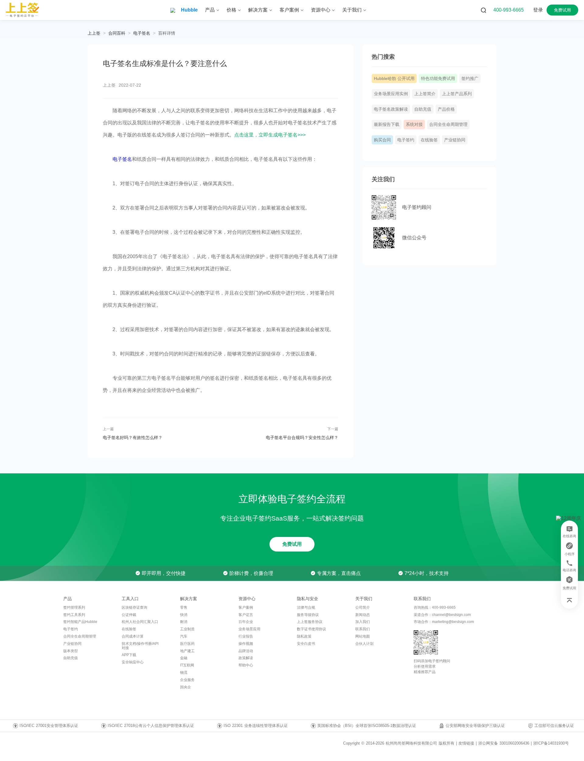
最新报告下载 (386, 124)
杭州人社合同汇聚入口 (140, 622)
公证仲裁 (129, 615)
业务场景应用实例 (391, 93)
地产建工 (187, 651)
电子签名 (141, 33)
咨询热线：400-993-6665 (435, 607)
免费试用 (292, 544)
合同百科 (116, 33)
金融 (183, 658)
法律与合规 (306, 607)
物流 (183, 672)
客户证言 (245, 615)
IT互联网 (187, 665)
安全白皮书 (306, 644)
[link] (116, 33)
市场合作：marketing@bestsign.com (444, 622)
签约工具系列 (74, 615)
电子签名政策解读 (391, 109)
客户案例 (245, 607)
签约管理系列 (74, 607)
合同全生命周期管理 (448, 124)
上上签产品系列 (457, 93)
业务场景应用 (249, 629)
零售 (183, 607)
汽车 (183, 636)
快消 (183, 615)
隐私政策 (304, 636)
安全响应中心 (133, 662)
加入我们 (362, 622)
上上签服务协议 (309, 622)
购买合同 (382, 139)
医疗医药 (187, 644)
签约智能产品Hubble (80, 622)
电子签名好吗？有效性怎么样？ (132, 437)
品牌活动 (245, 651)
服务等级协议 (308, 615)
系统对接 (414, 124)
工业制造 (187, 629)
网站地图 (362, 636)
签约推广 (469, 78)
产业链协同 (454, 139)
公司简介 (362, 607)
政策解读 (245, 658)
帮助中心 (245, 665)
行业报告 (245, 636)
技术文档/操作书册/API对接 (140, 646)
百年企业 (245, 622)
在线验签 (429, 139)
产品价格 (446, 109)
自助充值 (422, 109)
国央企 (185, 687)
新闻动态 (362, 615)
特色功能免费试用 (438, 78)
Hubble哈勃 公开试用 (394, 78)
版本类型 (70, 651)
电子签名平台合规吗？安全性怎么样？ (302, 437)
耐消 (183, 622)
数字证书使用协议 (311, 629)
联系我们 (362, 629)
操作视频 (245, 644)
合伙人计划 (364, 644)
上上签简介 (425, 93)
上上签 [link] (94, 33)
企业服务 (187, 680)
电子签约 (405, 139)
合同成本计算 (133, 636)
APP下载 (129, 655)
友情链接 (466, 743)
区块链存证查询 (134, 607)
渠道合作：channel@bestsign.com (442, 615)
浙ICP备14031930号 (551, 743)
